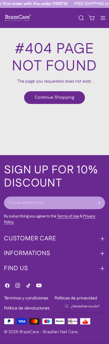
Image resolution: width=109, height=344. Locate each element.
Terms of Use (68, 216)
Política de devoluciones (26, 308)
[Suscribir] (99, 202)
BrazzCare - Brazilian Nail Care (49, 332)
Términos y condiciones (26, 298)
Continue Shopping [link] (54, 97)
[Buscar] (81, 18)
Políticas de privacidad (75, 298)
